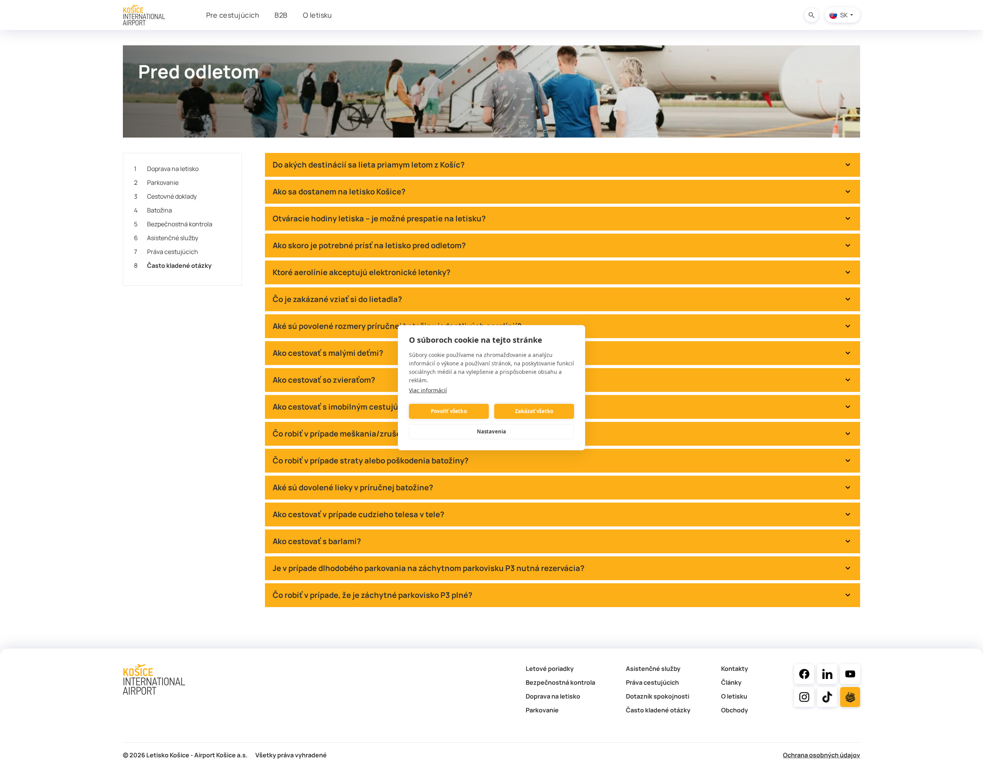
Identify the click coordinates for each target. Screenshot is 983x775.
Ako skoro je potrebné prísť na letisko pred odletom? (369, 245)
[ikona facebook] (804, 674)
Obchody (734, 710)
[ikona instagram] (804, 697)
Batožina (153, 210)
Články (731, 682)
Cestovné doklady (165, 196)
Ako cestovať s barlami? (317, 541)
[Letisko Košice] (144, 15)
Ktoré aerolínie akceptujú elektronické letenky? (361, 272)
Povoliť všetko (449, 411)
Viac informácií (428, 390)
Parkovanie (156, 182)
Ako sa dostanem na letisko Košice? (339, 191)
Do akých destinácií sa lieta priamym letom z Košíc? (369, 164)
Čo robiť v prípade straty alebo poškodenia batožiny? (370, 460)
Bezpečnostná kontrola (173, 224)
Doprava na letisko (166, 168)
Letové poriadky (550, 668)
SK (844, 15)
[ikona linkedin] (827, 674)
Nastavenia (491, 431)
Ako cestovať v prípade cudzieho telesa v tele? (358, 514)
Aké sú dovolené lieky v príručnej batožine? (353, 487)
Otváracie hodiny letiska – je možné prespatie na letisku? (379, 218)
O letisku (734, 696)
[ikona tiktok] (827, 697)
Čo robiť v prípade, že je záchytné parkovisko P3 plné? (372, 595)
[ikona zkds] (850, 697)
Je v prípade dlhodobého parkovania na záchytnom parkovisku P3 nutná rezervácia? (428, 568)
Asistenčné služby (166, 238)
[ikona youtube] (850, 674)
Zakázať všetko (534, 411)
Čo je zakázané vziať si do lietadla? (337, 299)
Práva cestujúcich (166, 251)
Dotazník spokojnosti (657, 696)
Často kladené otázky (173, 265)
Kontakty (734, 668)
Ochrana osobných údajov (821, 755)
